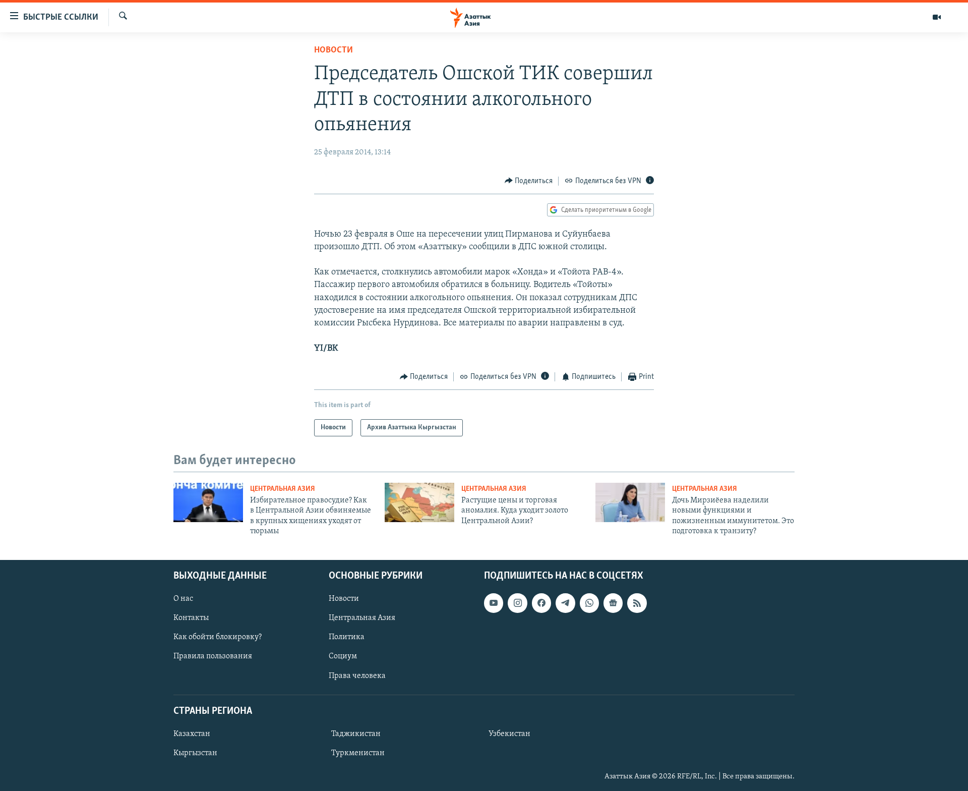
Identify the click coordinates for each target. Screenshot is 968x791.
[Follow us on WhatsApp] (589, 602)
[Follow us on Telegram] (565, 602)
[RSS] (636, 602)
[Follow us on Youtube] (493, 602)
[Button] (529, 181)
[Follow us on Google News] (613, 602)
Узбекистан (509, 734)
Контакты (191, 618)
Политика (347, 637)
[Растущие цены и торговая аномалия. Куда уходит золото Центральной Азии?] (419, 502)
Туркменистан (358, 753)
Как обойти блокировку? (217, 637)
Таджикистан (356, 734)
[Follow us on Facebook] (541, 602)
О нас (183, 599)
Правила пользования (212, 656)
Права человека (357, 675)
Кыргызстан (195, 753)
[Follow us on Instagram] (517, 602)
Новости (333, 50)
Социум (343, 656)
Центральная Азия (282, 489)
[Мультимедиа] (937, 17)
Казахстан (191, 734)
